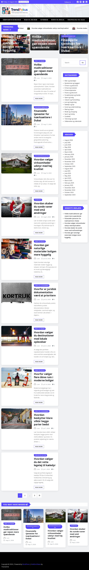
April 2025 (68, 178)
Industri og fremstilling (72, 100)
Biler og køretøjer (70, 81)
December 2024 (70, 188)
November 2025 (70, 162)
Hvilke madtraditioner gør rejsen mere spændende (44, 42)
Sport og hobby (70, 114)
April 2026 (68, 150)
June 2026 (68, 145)
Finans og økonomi (71, 93)
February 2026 (69, 154)
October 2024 (69, 192)
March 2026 (68, 152)
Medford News (36, 564)
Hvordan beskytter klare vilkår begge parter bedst (43, 419)
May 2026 (68, 147)
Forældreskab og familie (72, 95)
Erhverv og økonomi (71, 86)
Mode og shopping (71, 112)
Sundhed (44, 20)
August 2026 (69, 140)
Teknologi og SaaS (76, 20)
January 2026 (69, 157)
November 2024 (70, 190)
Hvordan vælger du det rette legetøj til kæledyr (45, 462)
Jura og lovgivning (70, 102)
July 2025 (67, 171)
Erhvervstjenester (12, 20)
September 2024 (70, 195)
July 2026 (67, 142)
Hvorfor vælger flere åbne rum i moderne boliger (44, 377)
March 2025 (68, 180)
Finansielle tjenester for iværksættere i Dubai (72, 45)
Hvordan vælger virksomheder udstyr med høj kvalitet (43, 164)
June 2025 (68, 173)
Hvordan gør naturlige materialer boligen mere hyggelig (13, 43)
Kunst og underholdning (73, 107)
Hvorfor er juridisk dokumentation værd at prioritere (45, 292)
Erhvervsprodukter (71, 88)
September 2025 (70, 166)
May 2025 (68, 176)
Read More (39, 98)
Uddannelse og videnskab (73, 121)
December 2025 (70, 159)
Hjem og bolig (57, 20)
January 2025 (69, 185)
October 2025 (69, 164)
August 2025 (69, 169)
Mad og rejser (30, 20)
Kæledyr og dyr (69, 105)
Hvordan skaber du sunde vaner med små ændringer (43, 208)
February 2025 (69, 183)
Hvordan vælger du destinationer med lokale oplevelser (44, 337)
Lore (38, 78)
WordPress (26, 564)
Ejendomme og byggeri (72, 83)
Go (83, 63)
